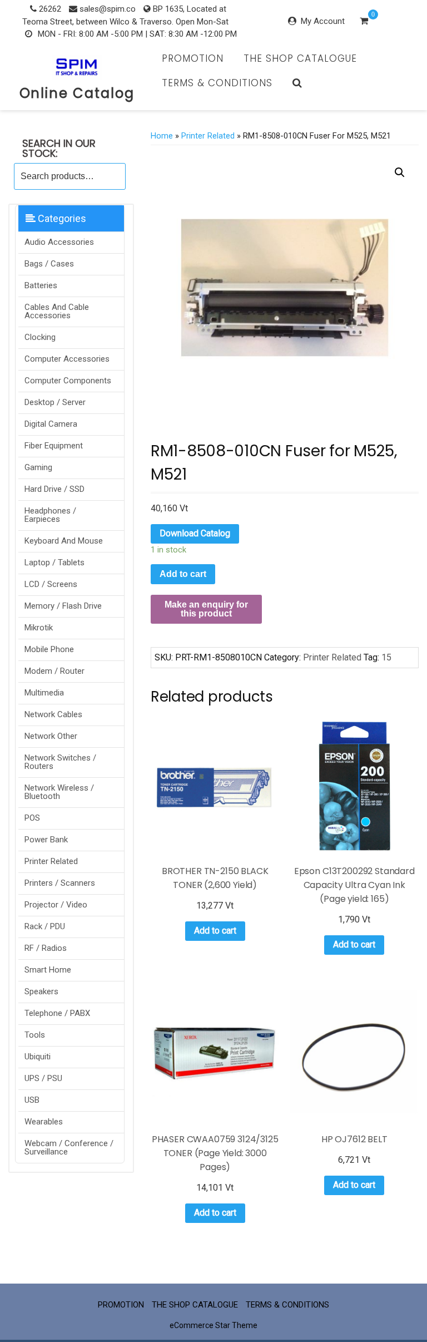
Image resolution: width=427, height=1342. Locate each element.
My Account (323, 21)
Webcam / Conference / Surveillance (68, 1147)
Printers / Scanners (59, 883)
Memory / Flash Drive (63, 606)
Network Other (50, 736)
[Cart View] (364, 22)
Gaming (38, 467)
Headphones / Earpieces (50, 515)
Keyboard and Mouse (63, 541)
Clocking (40, 337)
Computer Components (67, 381)
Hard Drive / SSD (54, 489)
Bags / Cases (49, 264)
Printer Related (51, 861)
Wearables (43, 1122)
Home (162, 136)
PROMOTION (193, 58)
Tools (34, 1035)
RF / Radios (45, 948)
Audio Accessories (59, 242)
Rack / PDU (44, 926)
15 (386, 657)
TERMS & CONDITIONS (217, 83)
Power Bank (46, 840)
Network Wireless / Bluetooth (59, 792)
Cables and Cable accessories (56, 311)
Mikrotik (38, 628)
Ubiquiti (37, 1057)
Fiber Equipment (53, 446)
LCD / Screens (50, 584)
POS (32, 818)
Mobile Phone (49, 649)
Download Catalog (195, 533)
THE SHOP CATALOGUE (300, 58)
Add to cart (183, 574)
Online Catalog (77, 93)
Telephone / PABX (57, 1013)
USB (31, 1100)
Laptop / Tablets (54, 562)
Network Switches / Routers (60, 762)
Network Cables (53, 714)
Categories (61, 218)
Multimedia (44, 693)
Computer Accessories (67, 359)
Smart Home (47, 970)
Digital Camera (50, 424)
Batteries (40, 285)
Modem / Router (54, 671)
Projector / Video (55, 905)
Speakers (41, 991)
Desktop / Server (55, 402)
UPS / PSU (43, 1078)
